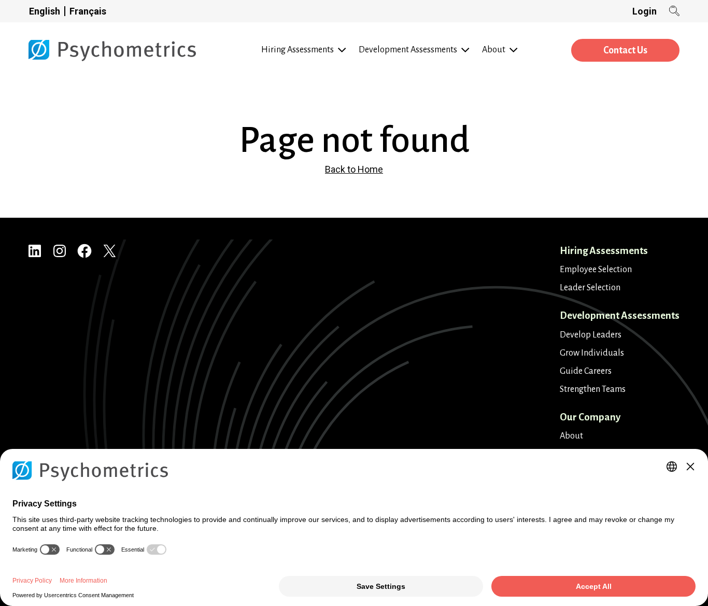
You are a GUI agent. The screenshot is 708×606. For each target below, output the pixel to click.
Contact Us (625, 50)
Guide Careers (586, 371)
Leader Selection (590, 287)
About (571, 436)
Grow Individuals (592, 353)
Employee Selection (596, 269)
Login (644, 11)
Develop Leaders (590, 335)
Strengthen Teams (593, 389)
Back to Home (354, 169)
